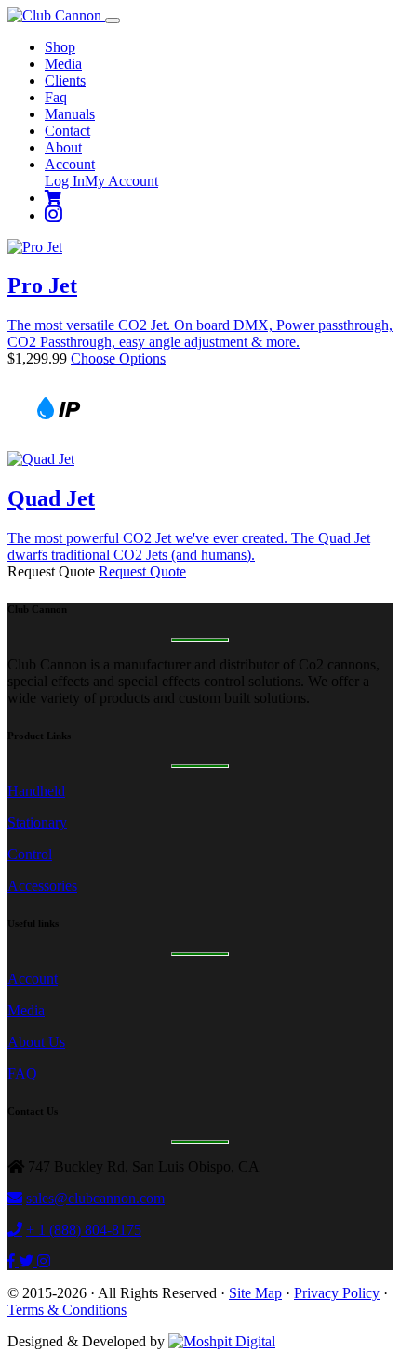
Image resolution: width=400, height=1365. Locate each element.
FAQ (22, 1073)
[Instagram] (53, 215)
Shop (60, 47)
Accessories (42, 886)
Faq (56, 97)
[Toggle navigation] (112, 20)
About (63, 147)
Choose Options (118, 358)
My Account (121, 181)
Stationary (37, 822)
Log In (65, 181)
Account (70, 164)
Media (63, 64)
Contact (67, 131)
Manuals (70, 114)
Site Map (255, 1293)
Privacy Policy (337, 1293)
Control (29, 854)
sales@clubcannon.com (95, 1198)
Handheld (36, 791)
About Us (36, 1042)
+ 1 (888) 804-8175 (83, 1230)
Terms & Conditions (67, 1310)
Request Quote (142, 571)
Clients (65, 80)
